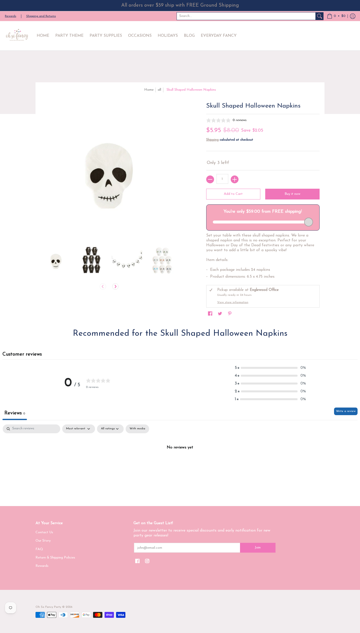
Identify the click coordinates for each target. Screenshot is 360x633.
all (159, 90)
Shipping (212, 139)
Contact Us (44, 532)
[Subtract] (210, 179)
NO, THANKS (312, 620)
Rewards (10, 16)
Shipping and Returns (41, 16)
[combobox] (246, 16)
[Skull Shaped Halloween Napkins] (55, 260)
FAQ (39, 549)
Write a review (346, 411)
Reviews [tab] (14, 413)
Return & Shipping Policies (55, 557)
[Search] (320, 16)
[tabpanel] (180, 464)
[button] (336, 16)
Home (149, 90)
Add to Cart (233, 194)
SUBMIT (312, 606)
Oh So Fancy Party (48, 607)
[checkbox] (137, 428)
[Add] (235, 179)
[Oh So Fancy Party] (17, 35)
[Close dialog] (354, 523)
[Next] (115, 286)
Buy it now (292, 194)
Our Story (43, 541)
